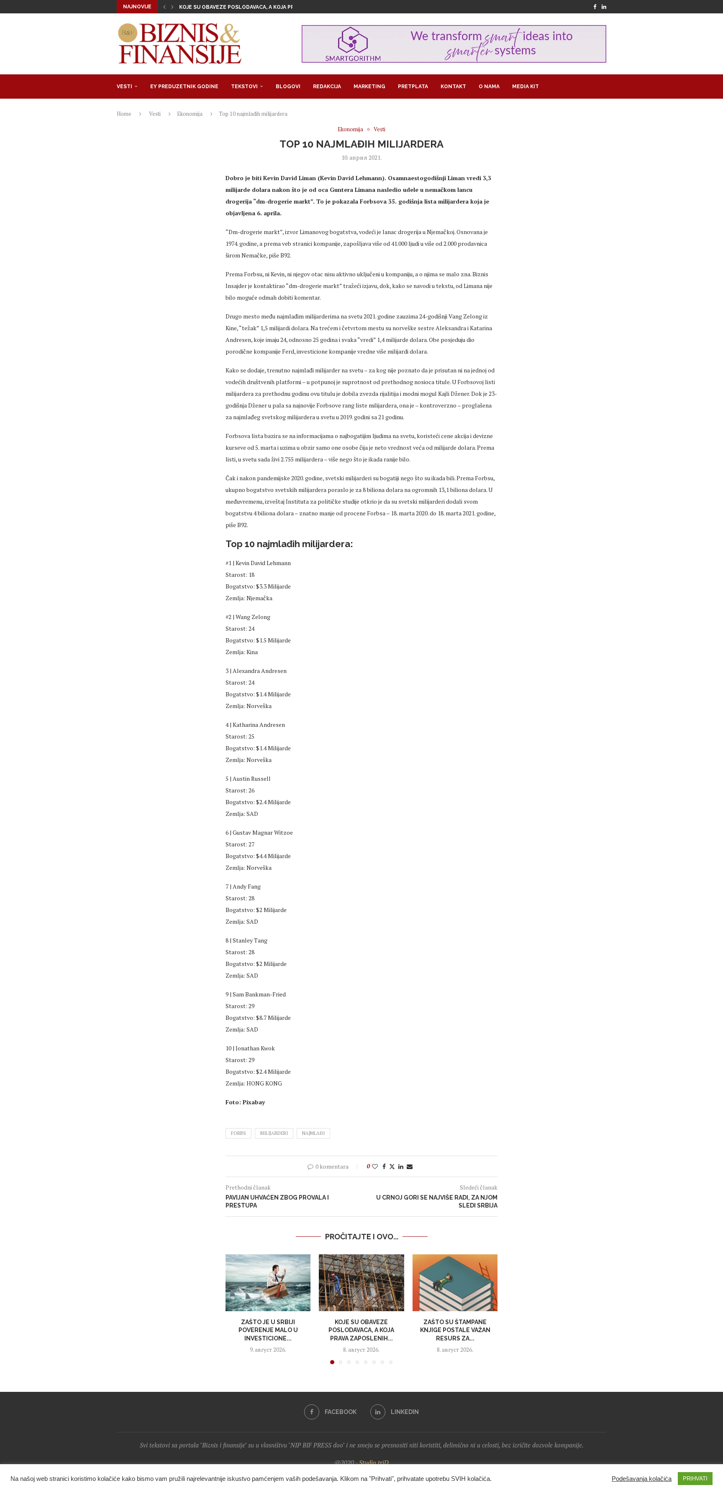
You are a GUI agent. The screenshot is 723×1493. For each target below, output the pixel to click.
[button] (164, 6)
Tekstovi (244, 86)
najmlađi (313, 1133)
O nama (489, 86)
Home (124, 113)
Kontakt (453, 86)
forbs (238, 1133)
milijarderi (274, 1133)
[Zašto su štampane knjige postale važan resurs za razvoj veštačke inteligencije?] (455, 1282)
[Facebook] (594, 6)
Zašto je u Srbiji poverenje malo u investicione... (268, 1330)
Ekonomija (190, 113)
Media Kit (525, 86)
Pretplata (413, 86)
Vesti (124, 86)
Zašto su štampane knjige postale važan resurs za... (455, 1330)
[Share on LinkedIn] (400, 1166)
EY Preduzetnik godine (184, 86)
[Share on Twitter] (392, 1166)
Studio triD (374, 1462)
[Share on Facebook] (384, 1166)
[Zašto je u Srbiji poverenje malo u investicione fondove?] (268, 1282)
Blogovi (288, 86)
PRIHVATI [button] (695, 1478)
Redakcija (327, 86)
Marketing (369, 86)
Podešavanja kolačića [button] (642, 1478)
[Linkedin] (604, 6)
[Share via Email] (410, 1166)
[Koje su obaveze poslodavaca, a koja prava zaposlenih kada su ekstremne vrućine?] (361, 1282)
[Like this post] (375, 1166)
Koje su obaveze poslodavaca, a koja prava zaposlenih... (361, 1330)
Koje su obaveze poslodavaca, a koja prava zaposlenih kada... (268, 7)
